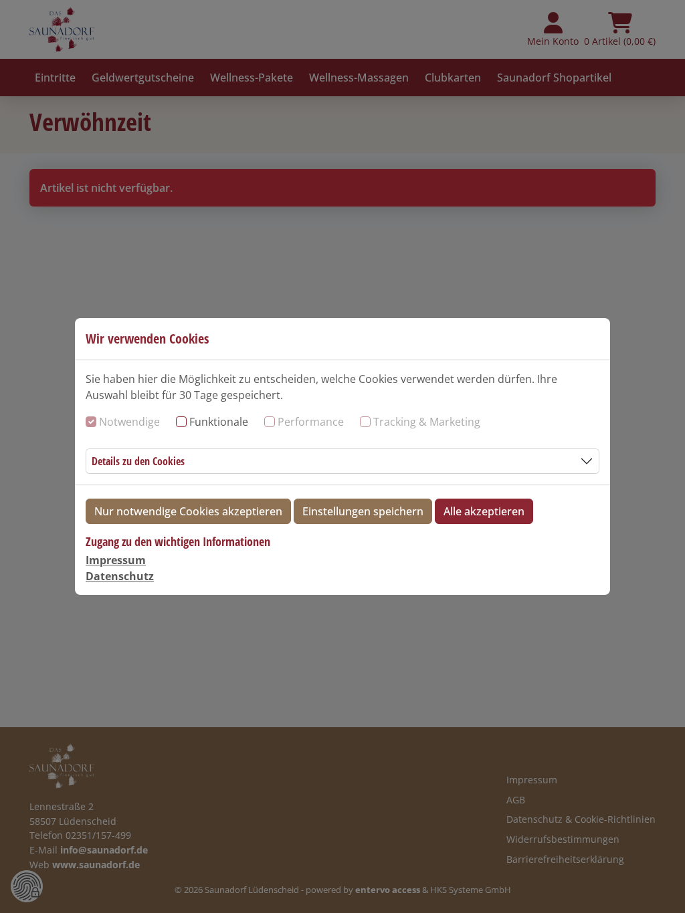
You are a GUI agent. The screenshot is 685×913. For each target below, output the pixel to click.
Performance (311, 421)
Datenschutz (120, 576)
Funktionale (218, 421)
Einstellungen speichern (362, 511)
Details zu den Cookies (138, 461)
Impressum (116, 560)
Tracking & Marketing (426, 421)
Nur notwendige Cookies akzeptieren (188, 511)
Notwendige (129, 421)
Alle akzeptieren (484, 511)
